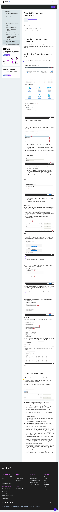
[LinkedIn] (10, 502)
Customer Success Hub (34, 478)
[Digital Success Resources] (52, 2)
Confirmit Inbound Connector (13, 21)
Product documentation (35, 480)
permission (38, 60)
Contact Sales (45, 6)
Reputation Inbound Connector (11, 42)
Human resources (19, 495)
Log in (53, 6)
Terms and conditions (15, 506)
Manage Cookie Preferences (34, 506)
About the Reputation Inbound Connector (32, 28)
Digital (17, 493)
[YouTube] (12, 502)
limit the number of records (37, 286)
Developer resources (34, 482)
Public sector (18, 480)
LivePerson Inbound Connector (13, 34)
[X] (7, 502)
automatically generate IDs (31, 407)
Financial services (19, 478)
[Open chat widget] (55, 509)
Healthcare (18, 476)
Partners (45, 487)
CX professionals (19, 488)
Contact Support (37, 6)
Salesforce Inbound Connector (13, 44)
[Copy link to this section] (22, 39)
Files (8, 25)
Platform (45, 480)
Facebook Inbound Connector (13, 23)
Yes (46, 458)
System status (33, 486)
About (45, 476)
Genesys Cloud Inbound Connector (11, 30)
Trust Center (46, 489)
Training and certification (35, 484)
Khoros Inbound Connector (12, 32)
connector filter (39, 265)
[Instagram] (2, 502)
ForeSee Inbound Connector (12, 27)
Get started (7, 75)
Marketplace (46, 484)
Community (32, 476)
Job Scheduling (41, 341)
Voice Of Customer (6, 488)
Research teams (19, 490)
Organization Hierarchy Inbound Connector (11, 37)
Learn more (6, 55)
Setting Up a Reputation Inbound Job (31, 30)
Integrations (8, 11)
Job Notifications (48, 299)
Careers (45, 482)
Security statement (24, 506)
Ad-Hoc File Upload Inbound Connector (12, 14)
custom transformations (31, 441)
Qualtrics (8, 39)
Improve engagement (6, 480)
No (50, 458)
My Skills (29, 6)
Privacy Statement (6, 506)
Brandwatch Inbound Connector (11, 17)
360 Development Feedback (7, 495)
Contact (45, 478)
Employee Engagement (6, 493)
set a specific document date (39, 421)
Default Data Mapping (36, 213)
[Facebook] (5, 502)
